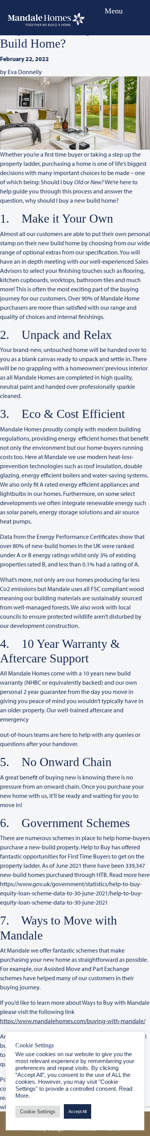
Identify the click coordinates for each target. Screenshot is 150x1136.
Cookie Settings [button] (37, 1112)
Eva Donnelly (25, 72)
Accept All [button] (77, 1111)
